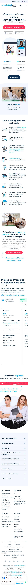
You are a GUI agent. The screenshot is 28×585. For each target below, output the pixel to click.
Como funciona (5, 519)
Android (11, 174)
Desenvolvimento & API (20, 501)
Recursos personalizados (10, 323)
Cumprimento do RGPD (20, 542)
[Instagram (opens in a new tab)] (23, 561)
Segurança (7, 555)
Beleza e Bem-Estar (7, 443)
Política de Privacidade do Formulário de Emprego (12, 552)
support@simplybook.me (13, 571)
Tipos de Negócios (19, 499)
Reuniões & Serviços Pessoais (11, 464)
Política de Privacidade (14, 544)
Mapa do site (5, 526)
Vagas (15, 526)
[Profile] (20, 5)
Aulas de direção (7, 479)
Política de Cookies (14, 549)
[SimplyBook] (9, 5)
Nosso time (17, 521)
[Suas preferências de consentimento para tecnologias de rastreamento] (25, 582)
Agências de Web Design (18, 536)
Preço (15, 494)
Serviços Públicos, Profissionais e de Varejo (11, 453)
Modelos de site (6, 502)
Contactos (16, 524)
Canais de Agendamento (5, 500)
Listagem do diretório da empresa (19, 504)
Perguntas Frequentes (7, 521)
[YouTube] (18, 561)
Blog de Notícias (18, 529)
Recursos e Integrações (8, 497)
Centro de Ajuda (6, 516)
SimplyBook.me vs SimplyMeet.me (6, 505)
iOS (16, 174)
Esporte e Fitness (7, 469)
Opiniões (16, 516)
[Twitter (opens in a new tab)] (10, 561)
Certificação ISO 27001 (18, 555)
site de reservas (21, 127)
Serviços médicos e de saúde (10, 459)
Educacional (5, 448)
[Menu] (25, 5)
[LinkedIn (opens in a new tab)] (14, 561)
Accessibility (14, 557)
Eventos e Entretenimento (10, 474)
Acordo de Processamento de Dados (14, 547)
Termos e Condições (7, 542)
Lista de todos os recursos (6, 494)
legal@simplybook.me (17, 572)
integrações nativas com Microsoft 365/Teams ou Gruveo (16, 151)
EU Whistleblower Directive (16, 575)
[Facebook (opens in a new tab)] (5, 561)
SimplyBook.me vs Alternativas (6, 508)
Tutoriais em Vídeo (6, 524)
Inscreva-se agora (15, 252)
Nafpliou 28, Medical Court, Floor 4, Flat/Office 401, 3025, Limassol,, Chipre (15, 566)
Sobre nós (16, 519)
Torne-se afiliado (18, 534)
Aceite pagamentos (15, 158)
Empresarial (17, 496)
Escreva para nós (18, 531)
